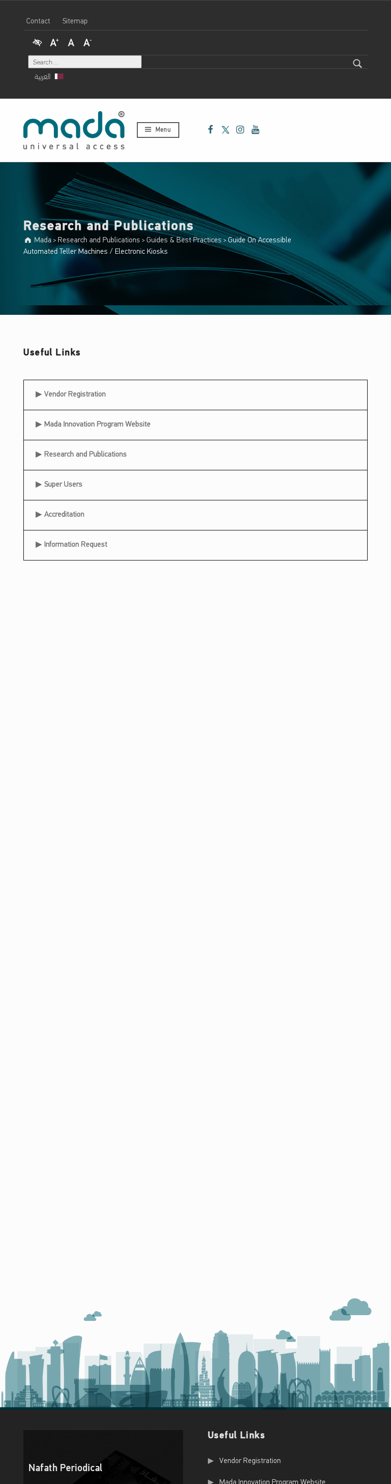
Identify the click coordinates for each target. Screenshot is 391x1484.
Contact (38, 21)
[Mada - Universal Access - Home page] (73, 130)
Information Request (75, 545)
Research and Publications (85, 454)
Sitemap (75, 21)
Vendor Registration (75, 391)
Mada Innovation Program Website (97, 424)
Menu (163, 130)
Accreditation (64, 515)
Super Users (63, 484)
